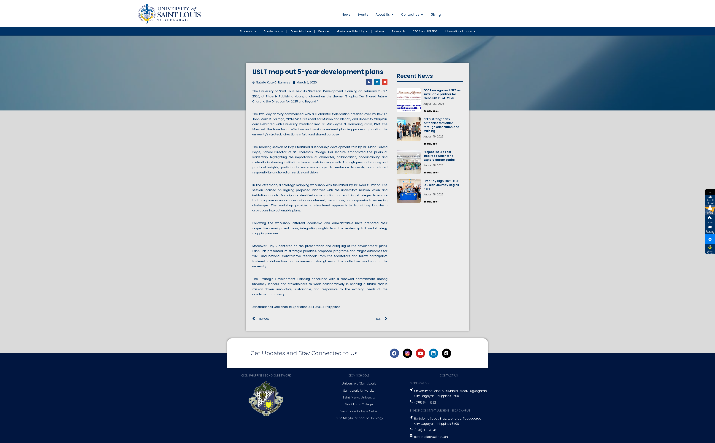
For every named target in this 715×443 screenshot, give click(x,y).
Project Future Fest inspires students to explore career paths (439, 156)
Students (246, 31)
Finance (323, 31)
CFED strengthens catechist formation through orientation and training (441, 125)
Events (363, 14)
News (346, 14)
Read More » (431, 111)
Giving (435, 14)
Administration (300, 31)
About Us (383, 14)
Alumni (379, 31)
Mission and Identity (350, 31)
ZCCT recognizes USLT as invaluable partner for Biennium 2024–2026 (442, 94)
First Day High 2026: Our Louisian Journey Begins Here (441, 185)
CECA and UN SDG (425, 31)
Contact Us (410, 14)
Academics (271, 31)
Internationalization (458, 31)
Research (398, 31)
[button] (369, 82)
